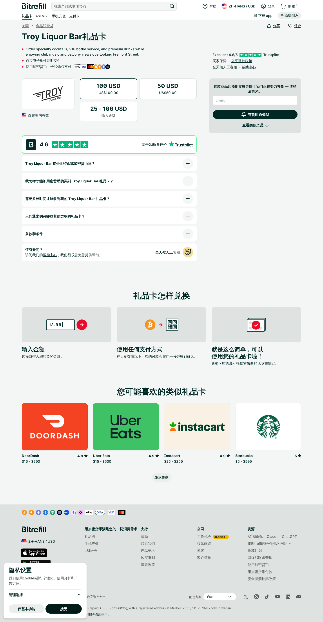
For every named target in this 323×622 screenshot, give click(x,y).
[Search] (172, 6)
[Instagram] (256, 597)
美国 (25, 26)
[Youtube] (277, 597)
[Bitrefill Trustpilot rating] (70, 144)
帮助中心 (50, 255)
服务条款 (95, 614)
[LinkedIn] (288, 597)
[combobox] (110, 6)
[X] (246, 597)
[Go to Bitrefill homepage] (34, 6)
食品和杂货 (44, 26)
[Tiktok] (267, 597)
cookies (29, 578)
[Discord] (298, 597)
